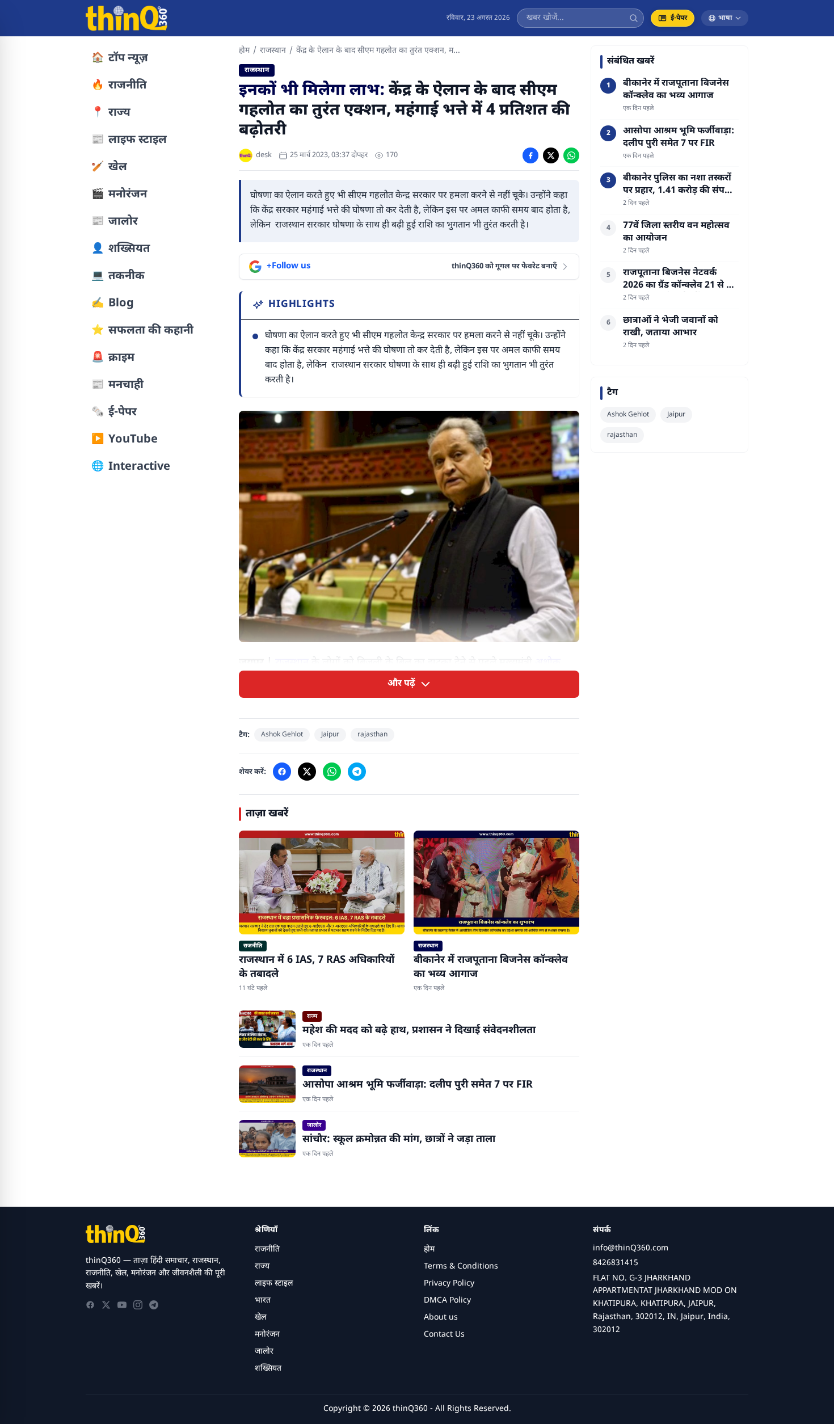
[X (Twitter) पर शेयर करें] (551, 155)
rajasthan (372, 734)
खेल (260, 1317)
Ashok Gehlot (282, 734)
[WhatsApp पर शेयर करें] (571, 155)
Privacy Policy (449, 1283)
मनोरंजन (267, 1334)
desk (264, 155)
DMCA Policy (447, 1300)
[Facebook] (90, 1304)
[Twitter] (106, 1304)
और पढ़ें (401, 684)
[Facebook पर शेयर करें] (530, 155)
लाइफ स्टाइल (274, 1283)
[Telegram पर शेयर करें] (357, 771)
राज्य (262, 1266)
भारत (263, 1300)
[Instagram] (137, 1304)
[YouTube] (122, 1304)
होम (244, 50)
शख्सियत (268, 1368)
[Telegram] (153, 1304)
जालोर (264, 1351)
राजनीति (267, 1249)
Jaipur (330, 734)
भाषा (725, 18)
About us (441, 1317)
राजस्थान (273, 50)
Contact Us (444, 1334)
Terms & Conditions (461, 1266)
